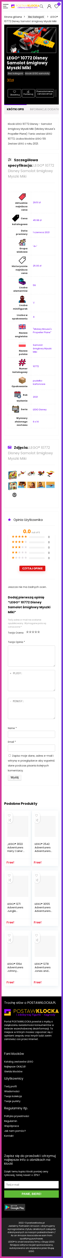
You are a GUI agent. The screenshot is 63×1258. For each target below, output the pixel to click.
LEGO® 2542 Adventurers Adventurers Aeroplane (43, 849)
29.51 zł (37, 202)
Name (12, 728)
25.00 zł (37, 265)
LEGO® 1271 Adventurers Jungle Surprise (15, 909)
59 (34, 285)
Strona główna (13, 17)
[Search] (41, 6)
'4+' (35, 246)
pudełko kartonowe (39, 382)
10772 (36, 366)
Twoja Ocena (15, 632)
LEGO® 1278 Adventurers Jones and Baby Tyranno (43, 969)
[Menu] (6, 6)
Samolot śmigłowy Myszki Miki (42, 348)
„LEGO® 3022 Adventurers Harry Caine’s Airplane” (15, 849)
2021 (35, 397)
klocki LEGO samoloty (37, 73)
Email (12, 742)
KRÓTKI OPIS (15, 109)
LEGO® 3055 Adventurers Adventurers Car (43, 909)
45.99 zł (37, 220)
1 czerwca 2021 (41, 232)
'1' (34, 303)
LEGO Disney (40, 409)
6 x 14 (36, 421)
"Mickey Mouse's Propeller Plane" (42, 330)
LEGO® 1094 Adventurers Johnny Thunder (15, 969)
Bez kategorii (36, 17)
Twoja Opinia (16, 642)
